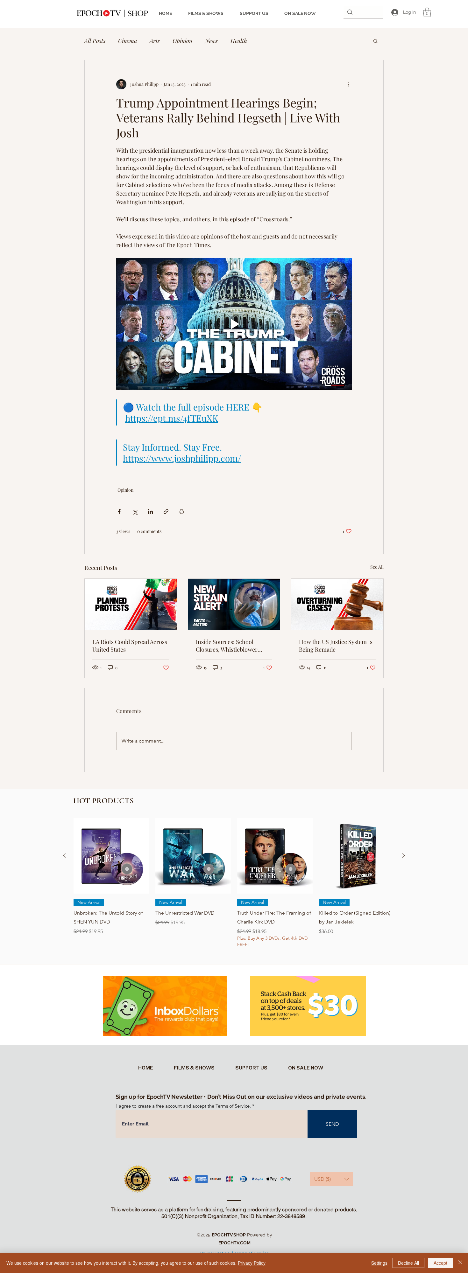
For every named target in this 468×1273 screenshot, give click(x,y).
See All (377, 567)
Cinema (127, 40)
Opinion (182, 40)
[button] (427, 12)
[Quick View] (111, 856)
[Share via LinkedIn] (150, 512)
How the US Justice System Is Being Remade (335, 645)
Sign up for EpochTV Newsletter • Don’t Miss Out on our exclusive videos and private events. (241, 1096)
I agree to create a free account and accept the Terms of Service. (183, 1105)
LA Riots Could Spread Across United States (129, 645)
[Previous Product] (64, 855)
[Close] (460, 1263)
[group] (234, 887)
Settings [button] (379, 1263)
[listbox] (331, 1179)
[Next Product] (404, 855)
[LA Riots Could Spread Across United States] (131, 604)
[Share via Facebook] (119, 512)
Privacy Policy (252, 1263)
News (211, 40)
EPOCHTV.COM (234, 1242)
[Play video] (234, 324)
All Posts (94, 40)
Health (238, 40)
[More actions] (348, 84)
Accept (440, 1263)
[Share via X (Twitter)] (135, 512)
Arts (155, 40)
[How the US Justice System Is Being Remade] (337, 604)
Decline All (408, 1263)
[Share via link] (166, 512)
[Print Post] (182, 512)
